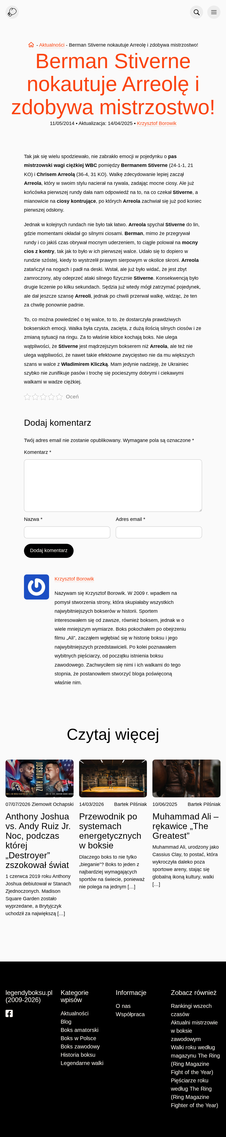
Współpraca (130, 1014)
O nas (123, 1006)
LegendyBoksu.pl (12, 12)
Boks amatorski (79, 1030)
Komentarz (37, 452)
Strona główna (31, 44)
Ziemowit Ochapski (53, 804)
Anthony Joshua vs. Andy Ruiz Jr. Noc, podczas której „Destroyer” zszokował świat (38, 840)
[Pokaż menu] (213, 12)
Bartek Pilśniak (130, 804)
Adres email (130, 519)
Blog (66, 1022)
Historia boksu (78, 1055)
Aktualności (51, 45)
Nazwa (33, 519)
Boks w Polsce (78, 1038)
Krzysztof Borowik (156, 123)
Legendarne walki (82, 1063)
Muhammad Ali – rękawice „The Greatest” (185, 826)
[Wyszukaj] (196, 12)
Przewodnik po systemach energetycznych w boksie (110, 831)
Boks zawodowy (80, 1046)
